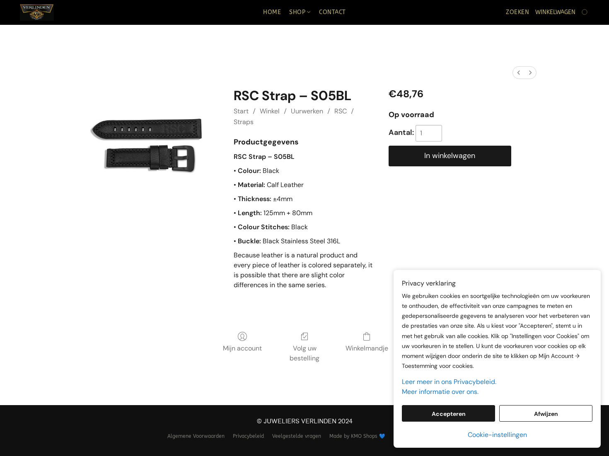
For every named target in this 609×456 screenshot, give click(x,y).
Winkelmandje (367, 348)
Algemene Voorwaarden (196, 436)
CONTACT (332, 12)
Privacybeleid (248, 436)
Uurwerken (307, 111)
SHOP (298, 12)
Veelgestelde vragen (296, 436)
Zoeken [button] (517, 12)
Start (241, 111)
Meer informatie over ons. (440, 391)
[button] (37, 12)
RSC (340, 111)
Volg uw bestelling (304, 353)
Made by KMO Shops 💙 (357, 436)
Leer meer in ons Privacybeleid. (449, 381)
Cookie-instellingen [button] (497, 434)
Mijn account (242, 348)
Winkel (270, 111)
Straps (244, 122)
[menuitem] (518, 73)
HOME (272, 12)
